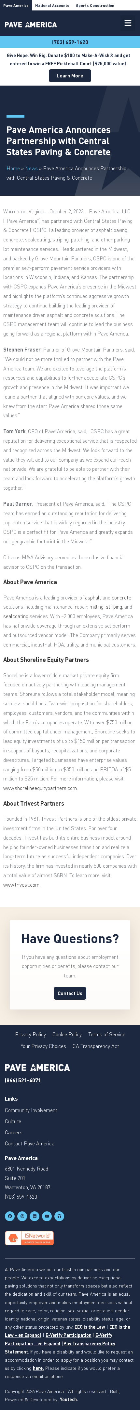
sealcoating (15, 616)
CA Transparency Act (96, 1046)
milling (97, 606)
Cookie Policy (67, 1034)
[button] (127, 23)
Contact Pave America (29, 1143)
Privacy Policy (30, 1034)
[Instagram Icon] (22, 1216)
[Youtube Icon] (47, 1216)
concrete (121, 597)
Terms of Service (106, 1034)
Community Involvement (31, 1110)
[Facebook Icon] (10, 1216)
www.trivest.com (21, 884)
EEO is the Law (90, 1327)
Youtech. (69, 1399)
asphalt (93, 597)
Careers (13, 1132)
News (31, 168)
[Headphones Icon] (59, 1216)
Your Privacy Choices (43, 1046)
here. (38, 1368)
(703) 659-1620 (70, 42)
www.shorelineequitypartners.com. (40, 788)
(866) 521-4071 (23, 1080)
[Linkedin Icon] (34, 1216)
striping (114, 606)
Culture (13, 1121)
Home (13, 168)
